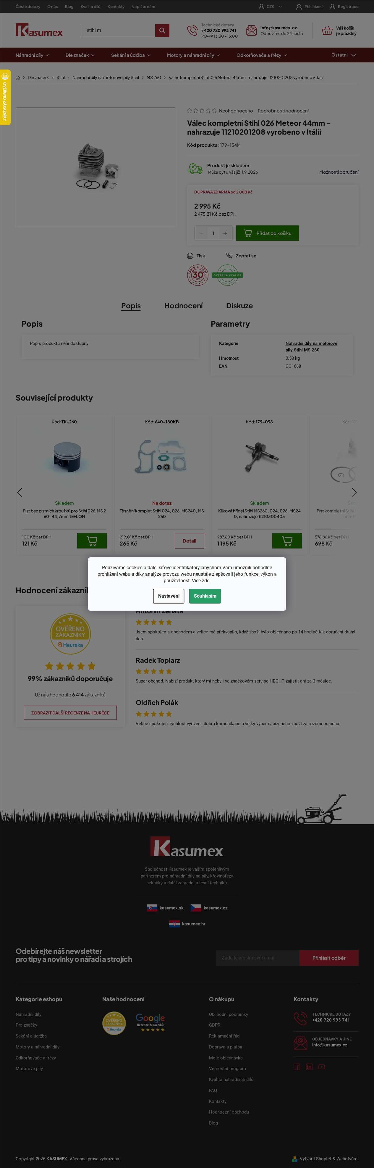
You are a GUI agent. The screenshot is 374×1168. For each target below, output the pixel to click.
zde (205, 580)
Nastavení (168, 596)
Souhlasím (205, 596)
